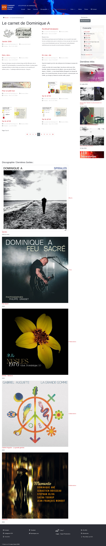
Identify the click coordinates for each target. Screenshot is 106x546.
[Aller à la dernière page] (52, 134)
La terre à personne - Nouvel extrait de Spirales (90, 81)
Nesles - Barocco (7, 375)
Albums (70, 198)
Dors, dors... (6, 55)
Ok (2, 544)
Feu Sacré (5, 304)
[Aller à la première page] (27, 134)
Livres (70, 269)
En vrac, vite (46, 55)
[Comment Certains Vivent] (8, 7)
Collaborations (72, 341)
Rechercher (86, 20)
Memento (5, 519)
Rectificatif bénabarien (50, 29)
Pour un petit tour (8, 91)
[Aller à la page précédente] (30, 134)
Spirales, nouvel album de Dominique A (89, 124)
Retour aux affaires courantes (86, 145)
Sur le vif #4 (46, 119)
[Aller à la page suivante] (49, 134)
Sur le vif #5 (6, 121)
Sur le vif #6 (46, 96)
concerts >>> (88, 54)
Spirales (4, 232)
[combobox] (89, 17)
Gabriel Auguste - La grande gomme (13, 447)
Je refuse (8, 544)
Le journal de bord (25, 44)
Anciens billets (64, 31)
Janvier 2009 (6, 41)
